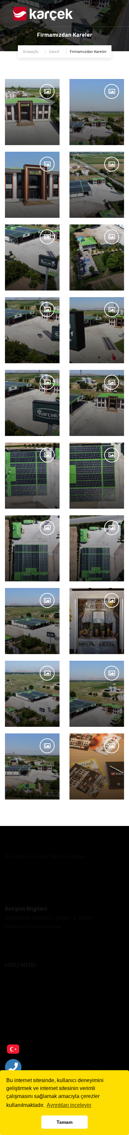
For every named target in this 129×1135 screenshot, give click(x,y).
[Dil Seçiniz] (13, 1049)
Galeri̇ (54, 51)
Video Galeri (17, 1001)
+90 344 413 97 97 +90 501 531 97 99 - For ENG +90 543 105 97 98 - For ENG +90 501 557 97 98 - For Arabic (45, 873)
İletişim (13, 1035)
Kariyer (12, 1012)
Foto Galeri (16, 990)
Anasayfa (30, 51)
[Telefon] (13, 1067)
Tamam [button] (64, 1122)
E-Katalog (15, 1024)
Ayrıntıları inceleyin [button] (69, 1105)
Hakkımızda (17, 978)
